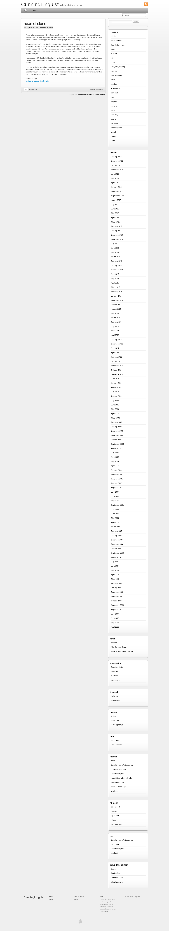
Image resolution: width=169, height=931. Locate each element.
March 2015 (115, 287)
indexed (114, 811)
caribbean (35, 81)
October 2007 (116, 483)
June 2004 (115, 566)
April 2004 (115, 575)
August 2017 (116, 200)
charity (113, 36)
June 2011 (115, 379)
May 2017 (115, 213)
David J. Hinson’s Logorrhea (122, 765)
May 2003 (115, 623)
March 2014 (115, 318)
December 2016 (117, 235)
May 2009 (115, 409)
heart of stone (35, 23)
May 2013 (115, 331)
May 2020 (115, 178)
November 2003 (117, 596)
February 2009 (116, 422)
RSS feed (105, 911)
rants (113, 97)
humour (114, 54)
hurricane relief (93, 95)
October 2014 (116, 305)
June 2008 (115, 457)
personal (114, 93)
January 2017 (116, 231)
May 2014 (115, 313)
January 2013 (116, 340)
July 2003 (115, 614)
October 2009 (116, 396)
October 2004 (116, 549)
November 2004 (117, 544)
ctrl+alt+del (115, 807)
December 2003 (117, 592)
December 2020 (117, 170)
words (113, 136)
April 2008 (115, 466)
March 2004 (115, 579)
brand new (115, 720)
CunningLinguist (40, 4)
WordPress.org (117, 882)
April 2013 (115, 335)
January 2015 (116, 296)
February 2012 (116, 357)
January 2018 (116, 187)
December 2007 (117, 475)
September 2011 (117, 374)
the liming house (117, 782)
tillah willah (115, 700)
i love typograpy (117, 725)
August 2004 (116, 557)
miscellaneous (116, 75)
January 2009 (116, 427)
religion (114, 102)
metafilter (114, 671)
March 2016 (115, 257)
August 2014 (116, 309)
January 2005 (116, 536)
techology (115, 123)
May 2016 (115, 252)
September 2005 (117, 505)
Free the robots (117, 667)
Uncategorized (116, 128)
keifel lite (114, 696)
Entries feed (115, 873)
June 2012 (115, 348)
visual (113, 132)
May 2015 (115, 279)
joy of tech (115, 816)
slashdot (114, 676)
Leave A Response (96, 89)
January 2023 (116, 157)
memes (114, 71)
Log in (113, 869)
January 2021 (116, 165)
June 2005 (115, 514)
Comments (33, 90)
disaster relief (44, 81)
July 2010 (115, 392)
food (112, 49)
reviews (114, 106)
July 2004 (115, 562)
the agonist (115, 680)
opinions (43, 28)
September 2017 (117, 196)
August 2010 (116, 387)
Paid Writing (115, 88)
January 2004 (116, 588)
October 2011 (116, 370)
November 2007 (117, 479)
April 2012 (115, 353)
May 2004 (115, 570)
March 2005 (115, 527)
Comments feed (117, 878)
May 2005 (115, 518)
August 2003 (116, 610)
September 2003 (117, 605)
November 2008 (117, 435)
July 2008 (115, 453)
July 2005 (115, 509)
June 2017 (115, 209)
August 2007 (116, 488)
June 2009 (115, 405)
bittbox (113, 716)
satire (113, 110)
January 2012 (116, 361)
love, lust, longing (118, 67)
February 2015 (116, 292)
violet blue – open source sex (122, 651)
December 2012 (117, 344)
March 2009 (115, 418)
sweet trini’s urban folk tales (122, 778)
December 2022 (117, 161)
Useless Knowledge (118, 787)
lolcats (113, 820)
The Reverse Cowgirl (119, 647)
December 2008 (117, 431)
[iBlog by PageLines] (80, 922)
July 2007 (115, 492)
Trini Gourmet (116, 745)
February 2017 (116, 226)
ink (112, 58)
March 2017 (115, 222)
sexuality (114, 115)
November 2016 (117, 239)
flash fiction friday (118, 45)
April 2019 (115, 183)
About (35, 10)
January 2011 (116, 383)
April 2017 (115, 218)
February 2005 (116, 531)
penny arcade (116, 824)
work (113, 141)
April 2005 (115, 522)
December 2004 (117, 540)
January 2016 (116, 265)
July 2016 (115, 244)
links (113, 62)
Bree (113, 761)
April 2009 (115, 414)
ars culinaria (115, 740)
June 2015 (115, 274)
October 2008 (116, 440)
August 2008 (116, 448)
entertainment (116, 41)
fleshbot (114, 643)
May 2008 (115, 461)
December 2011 (117, 366)
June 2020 (115, 174)
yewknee (114, 791)
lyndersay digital (117, 774)
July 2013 (115, 326)
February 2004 (116, 583)
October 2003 (116, 601)
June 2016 (115, 248)
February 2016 (116, 261)
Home (25, 10)
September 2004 (117, 553)
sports (113, 119)
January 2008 (116, 470)
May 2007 (115, 501)
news (113, 80)
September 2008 (117, 444)
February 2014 (116, 322)
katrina (28, 81)
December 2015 (117, 270)
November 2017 (117, 191)
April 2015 (115, 283)
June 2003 (115, 618)
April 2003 (115, 627)
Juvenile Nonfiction (118, 769)
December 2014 (117, 300)
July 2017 (115, 204)
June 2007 (115, 496)
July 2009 (115, 400)
